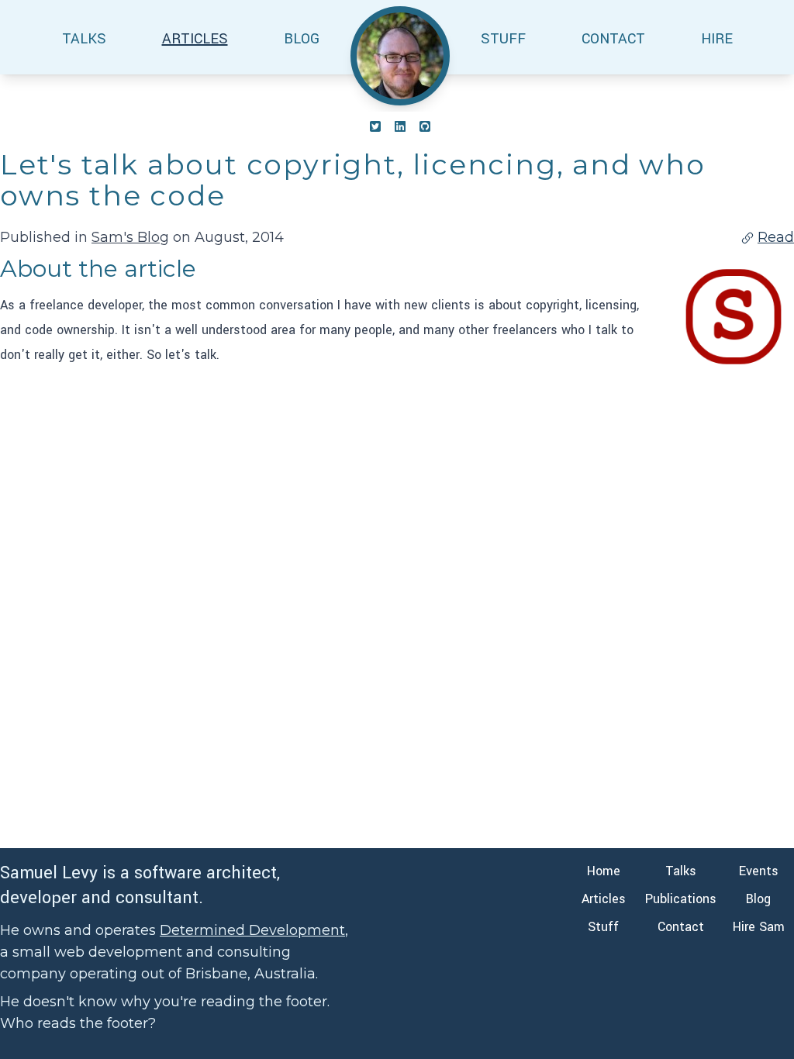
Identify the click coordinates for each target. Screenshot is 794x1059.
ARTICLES (195, 39)
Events (758, 871)
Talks (680, 871)
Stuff (603, 927)
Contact (681, 927)
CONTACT (613, 39)
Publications (680, 899)
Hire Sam (759, 927)
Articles (604, 899)
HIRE (717, 39)
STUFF (503, 39)
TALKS (84, 39)
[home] (400, 55)
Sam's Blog (130, 237)
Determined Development (252, 930)
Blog (758, 899)
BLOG (301, 39)
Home (603, 871)
